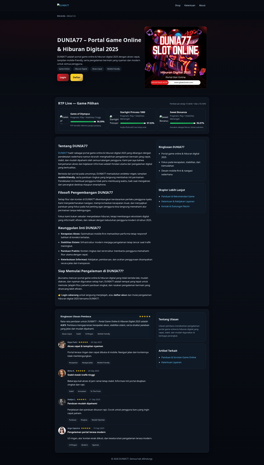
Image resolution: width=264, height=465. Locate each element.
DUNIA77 (63, 152)
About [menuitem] (202, 5)
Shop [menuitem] (178, 5)
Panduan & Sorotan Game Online (178, 357)
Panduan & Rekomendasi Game (177, 196)
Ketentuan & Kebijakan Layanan (177, 201)
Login (63, 77)
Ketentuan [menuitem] (189, 5)
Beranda (61, 15)
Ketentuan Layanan (171, 362)
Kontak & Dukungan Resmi (175, 206)
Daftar (76, 77)
